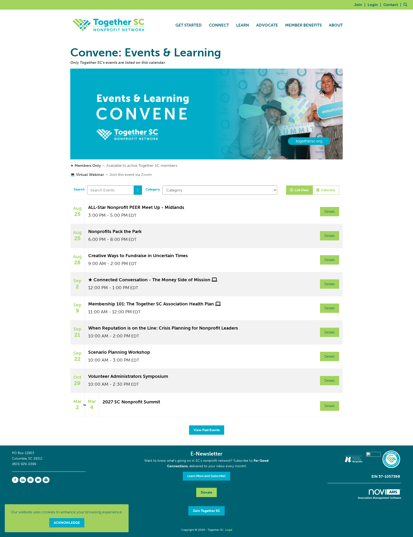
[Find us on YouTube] (38, 480)
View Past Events (207, 430)
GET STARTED (188, 25)
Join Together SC (206, 511)
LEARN (242, 25)
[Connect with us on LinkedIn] (23, 480)
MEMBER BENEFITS (303, 25)
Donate (206, 492)
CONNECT (219, 25)
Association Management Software (379, 497)
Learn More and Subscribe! (206, 476)
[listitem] (360, 4)
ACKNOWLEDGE (67, 523)
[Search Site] (406, 4)
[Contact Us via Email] (46, 480)
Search (79, 189)
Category (153, 189)
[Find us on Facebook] (15, 480)
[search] (138, 190)
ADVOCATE (267, 25)
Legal (228, 530)
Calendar (327, 190)
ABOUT (336, 25)
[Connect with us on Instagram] (30, 480)
